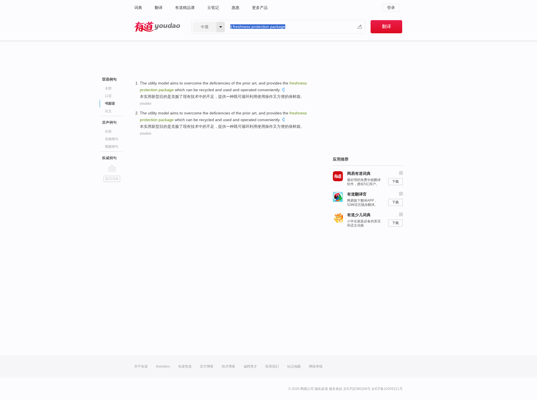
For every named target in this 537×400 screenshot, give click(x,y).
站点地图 (294, 366)
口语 (108, 96)
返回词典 (112, 179)
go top (112, 168)
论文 (108, 111)
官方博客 (206, 366)
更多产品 (260, 7)
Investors (163, 366)
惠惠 (235, 7)
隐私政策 (321, 389)
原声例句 (109, 122)
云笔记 (213, 7)
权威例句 (109, 158)
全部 (108, 88)
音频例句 (111, 139)
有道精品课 (185, 7)
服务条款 (335, 389)
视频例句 (111, 147)
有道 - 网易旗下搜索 (157, 27)
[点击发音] (283, 90)
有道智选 (185, 366)
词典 (138, 7)
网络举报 (315, 366)
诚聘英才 (250, 366)
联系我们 (272, 366)
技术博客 (228, 366)
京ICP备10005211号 (387, 389)
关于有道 (141, 366)
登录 (391, 7)
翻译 (158, 7)
